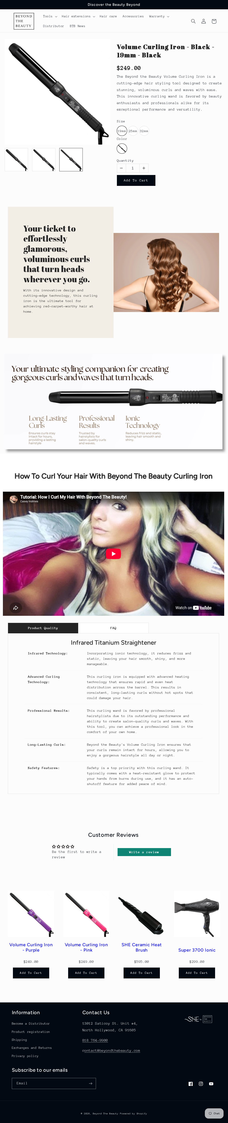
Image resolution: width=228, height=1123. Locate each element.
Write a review (144, 852)
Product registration (31, 1032)
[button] (49, 16)
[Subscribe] (90, 1083)
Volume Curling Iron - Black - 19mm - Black (166, 50)
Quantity (125, 160)
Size (121, 121)
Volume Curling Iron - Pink (86, 947)
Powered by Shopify (133, 1113)
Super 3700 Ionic (197, 950)
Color (122, 139)
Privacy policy (25, 1056)
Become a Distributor (31, 1023)
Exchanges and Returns (32, 1047)
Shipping (19, 1040)
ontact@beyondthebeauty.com (112, 1051)
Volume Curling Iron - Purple (31, 947)
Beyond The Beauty (105, 1113)
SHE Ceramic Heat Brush (142, 947)
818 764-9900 (95, 1040)
